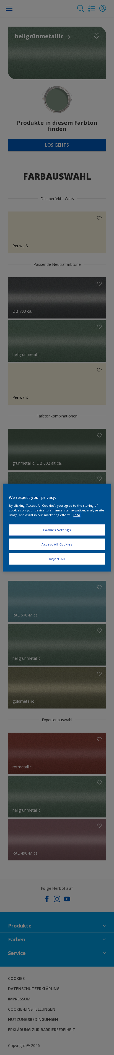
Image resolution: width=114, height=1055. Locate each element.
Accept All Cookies (57, 544)
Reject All (57, 558)
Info (76, 515)
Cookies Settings (57, 530)
